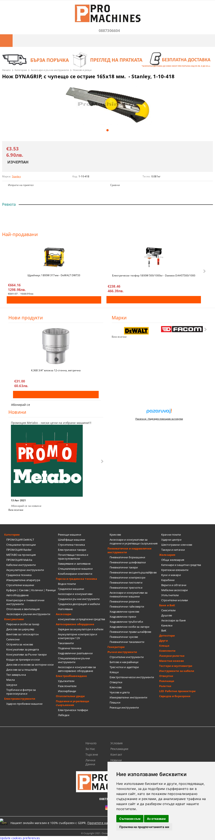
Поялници (166, 681)
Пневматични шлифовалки (128, 562)
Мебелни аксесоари (174, 590)
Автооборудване (17, 595)
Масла (10, 680)
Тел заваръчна (16, 675)
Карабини (167, 580)
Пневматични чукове (124, 637)
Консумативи (14, 619)
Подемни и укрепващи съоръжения (72, 703)
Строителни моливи (174, 600)
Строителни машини (20, 585)
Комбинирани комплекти (75, 574)
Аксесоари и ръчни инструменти (50, 70)
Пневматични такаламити (127, 642)
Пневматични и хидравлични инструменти (129, 550)
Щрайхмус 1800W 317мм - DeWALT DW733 (54, 275)
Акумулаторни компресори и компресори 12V (77, 636)
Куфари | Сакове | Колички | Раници (31, 590)
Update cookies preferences (20, 838)
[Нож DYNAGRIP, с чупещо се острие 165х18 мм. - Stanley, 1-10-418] (107, 104)
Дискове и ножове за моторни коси (30, 664)
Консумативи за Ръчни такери (26, 654)
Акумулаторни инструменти (25, 570)
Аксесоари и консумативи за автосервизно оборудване (77, 669)
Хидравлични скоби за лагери (129, 627)
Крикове (115, 534)
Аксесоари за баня (173, 620)
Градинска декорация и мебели (79, 604)
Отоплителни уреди (70, 696)
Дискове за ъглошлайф (21, 669)
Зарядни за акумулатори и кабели (80, 629)
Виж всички (119, 336)
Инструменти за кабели (176, 671)
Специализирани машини (75, 569)
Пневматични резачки (124, 601)
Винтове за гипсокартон (22, 634)
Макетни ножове (171, 661)
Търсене (91, 754)
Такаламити (66, 643)
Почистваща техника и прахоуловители (73, 556)
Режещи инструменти (124, 707)
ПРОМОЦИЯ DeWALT (20, 539)
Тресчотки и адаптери (124, 667)
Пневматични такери (124, 567)
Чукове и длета (120, 692)
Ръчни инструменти (122, 652)
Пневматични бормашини (127, 557)
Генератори (116, 647)
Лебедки (63, 715)
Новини (116, 760)
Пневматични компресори (127, 577)
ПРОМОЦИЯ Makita (19, 560)
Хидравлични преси (123, 616)
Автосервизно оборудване (75, 624)
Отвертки (116, 682)
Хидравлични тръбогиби (126, 622)
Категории (21, 70)
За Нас (90, 749)
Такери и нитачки (173, 550)
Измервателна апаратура (23, 580)
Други (163, 640)
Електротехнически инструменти (132, 677)
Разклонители (67, 686)
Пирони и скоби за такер (22, 624)
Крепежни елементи (174, 570)
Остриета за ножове (19, 644)
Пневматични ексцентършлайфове (133, 572)
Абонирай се (20, 405)
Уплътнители (170, 595)
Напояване (65, 609)
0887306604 (109, 30)
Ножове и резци (82, 70)
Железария (167, 555)
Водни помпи (67, 584)
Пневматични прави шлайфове (130, 632)
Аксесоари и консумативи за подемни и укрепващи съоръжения (133, 541)
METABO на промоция (21, 555)
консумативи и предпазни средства (81, 619)
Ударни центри (171, 539)
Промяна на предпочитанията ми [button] (144, 827)
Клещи (114, 672)
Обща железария (172, 560)
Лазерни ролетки (171, 656)
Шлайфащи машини (71, 539)
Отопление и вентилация (23, 609)
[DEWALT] (136, 331)
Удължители (66, 681)
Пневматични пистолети (126, 582)
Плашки (115, 702)
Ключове (116, 687)
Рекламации (119, 749)
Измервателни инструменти (128, 697)
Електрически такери (72, 550)
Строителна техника (71, 545)
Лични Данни (90, 762)
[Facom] (182, 329)
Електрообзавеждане (71, 676)
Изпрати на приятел (21, 185)
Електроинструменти (19, 699)
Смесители (168, 610)
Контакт (116, 754)
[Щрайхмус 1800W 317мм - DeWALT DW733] (54, 257)
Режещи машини (69, 534)
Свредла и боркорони (174, 696)
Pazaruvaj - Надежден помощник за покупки (159, 419)
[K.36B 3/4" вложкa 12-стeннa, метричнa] (55, 346)
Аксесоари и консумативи (75, 594)
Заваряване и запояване (74, 563)
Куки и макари (171, 575)
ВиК (163, 630)
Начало (6, 70)
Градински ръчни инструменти (79, 599)
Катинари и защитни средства (181, 565)
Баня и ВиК (167, 605)
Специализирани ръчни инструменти (74, 660)
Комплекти (167, 651)
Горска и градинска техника (76, 579)
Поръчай (54, 300)
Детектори (167, 635)
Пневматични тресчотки (126, 587)
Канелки (166, 625)
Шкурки (11, 685)
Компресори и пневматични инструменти (25, 602)
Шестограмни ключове (176, 545)
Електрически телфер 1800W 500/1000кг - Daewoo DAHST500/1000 (153, 275)
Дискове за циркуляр (20, 629)
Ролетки (165, 686)
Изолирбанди (67, 691)
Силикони (13, 639)
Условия (116, 743)
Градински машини (71, 589)
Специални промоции (21, 545)
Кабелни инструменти (21, 565)
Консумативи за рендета (22, 649)
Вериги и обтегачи (173, 585)
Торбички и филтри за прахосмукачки (21, 691)
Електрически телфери (73, 710)
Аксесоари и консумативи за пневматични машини (128, 594)
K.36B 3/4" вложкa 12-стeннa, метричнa (56, 370)
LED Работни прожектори (177, 691)
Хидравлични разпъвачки (75, 653)
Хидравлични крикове (124, 611)
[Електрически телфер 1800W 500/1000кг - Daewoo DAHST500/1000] (153, 257)
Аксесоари (63, 614)
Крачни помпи (171, 534)
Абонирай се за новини (26, 506)
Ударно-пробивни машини (24, 704)
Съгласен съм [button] (129, 818)
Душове (166, 615)
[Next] (204, 271)
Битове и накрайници (124, 662)
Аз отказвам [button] (156, 818)
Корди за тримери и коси (23, 659)
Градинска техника (18, 575)
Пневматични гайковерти (127, 606)
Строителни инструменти (127, 657)
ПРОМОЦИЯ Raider (18, 550)
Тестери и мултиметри (175, 666)
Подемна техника (69, 648)
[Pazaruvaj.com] (159, 413)
